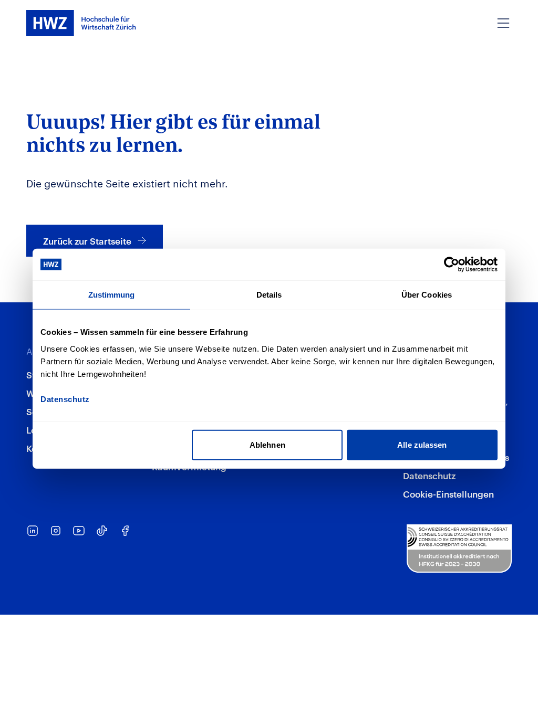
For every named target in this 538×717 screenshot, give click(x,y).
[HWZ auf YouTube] (79, 530)
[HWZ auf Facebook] (125, 530)
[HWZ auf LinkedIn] (32, 530)
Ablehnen (267, 444)
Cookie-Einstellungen (448, 493)
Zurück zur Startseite (87, 240)
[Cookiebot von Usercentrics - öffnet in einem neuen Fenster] (452, 264)
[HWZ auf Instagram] (55, 530)
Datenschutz (429, 475)
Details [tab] (269, 294)
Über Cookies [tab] (426, 294)
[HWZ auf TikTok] (102, 530)
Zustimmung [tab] (111, 294)
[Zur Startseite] (81, 23)
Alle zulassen (422, 444)
